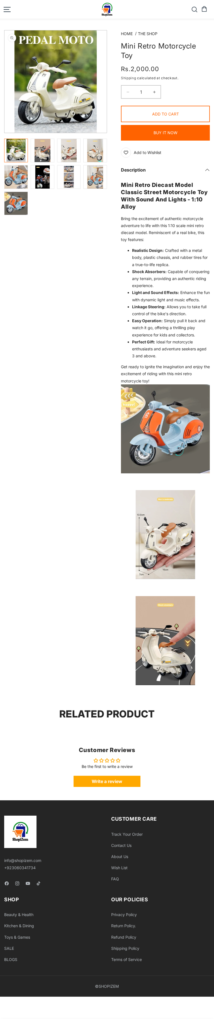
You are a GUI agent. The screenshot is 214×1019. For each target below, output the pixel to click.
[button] (204, 9)
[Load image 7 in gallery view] (69, 177)
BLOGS (10, 959)
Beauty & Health (18, 914)
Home (127, 33)
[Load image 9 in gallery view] (16, 203)
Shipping (128, 78)
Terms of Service (126, 959)
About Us (119, 856)
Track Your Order (127, 834)
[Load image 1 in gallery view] (16, 150)
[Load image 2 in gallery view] (42, 150)
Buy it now (165, 132)
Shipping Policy (125, 948)
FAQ (115, 878)
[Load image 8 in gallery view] (95, 177)
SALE (9, 948)
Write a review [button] (107, 781)
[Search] (194, 9)
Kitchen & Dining (19, 925)
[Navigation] (7, 9)
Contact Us (121, 845)
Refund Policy (123, 937)
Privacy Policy (124, 914)
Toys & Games (17, 937)
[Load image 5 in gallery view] (16, 177)
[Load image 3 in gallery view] (69, 150)
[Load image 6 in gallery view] (42, 177)
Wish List (119, 867)
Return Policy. (123, 925)
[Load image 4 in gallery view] (95, 150)
